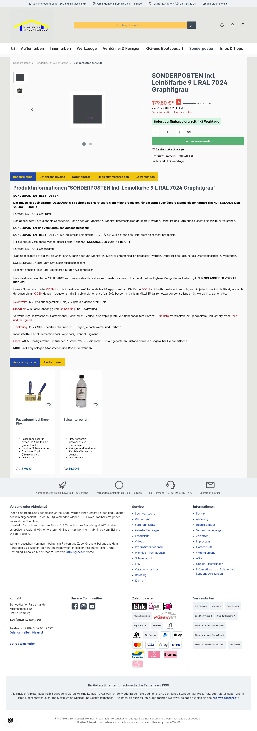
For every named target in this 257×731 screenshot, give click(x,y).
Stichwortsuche (145, 513)
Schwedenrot (143, 558)
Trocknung (20, 327)
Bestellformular (205, 524)
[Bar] (136, 635)
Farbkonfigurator (145, 524)
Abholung (202, 519)
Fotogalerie (142, 536)
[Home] (14, 48)
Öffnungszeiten (75, 552)
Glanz (17, 341)
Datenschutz (204, 547)
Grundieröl (162, 316)
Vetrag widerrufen (22, 643)
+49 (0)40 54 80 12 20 (182, 3)
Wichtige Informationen (150, 552)
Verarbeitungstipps (147, 569)
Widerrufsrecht (205, 552)
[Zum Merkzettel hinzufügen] (48, 404)
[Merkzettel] (222, 25)
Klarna (139, 580)
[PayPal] (165, 635)
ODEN (50, 289)
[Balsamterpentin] (81, 391)
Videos (139, 541)
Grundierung (67, 309)
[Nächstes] (142, 109)
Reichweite (20, 302)
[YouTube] (92, 606)
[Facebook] (75, 606)
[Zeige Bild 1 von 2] (84, 144)
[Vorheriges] (32, 109)
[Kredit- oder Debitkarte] (144, 645)
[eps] (155, 606)
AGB (199, 558)
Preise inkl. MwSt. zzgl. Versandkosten (172, 112)
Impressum (203, 541)
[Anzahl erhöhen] (179, 132)
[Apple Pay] (177, 635)
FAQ (137, 564)
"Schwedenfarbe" (225, 698)
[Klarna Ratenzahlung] (137, 664)
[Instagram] (83, 606)
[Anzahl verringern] (155, 132)
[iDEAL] (167, 606)
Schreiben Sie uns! (217, 3)
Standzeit (19, 309)
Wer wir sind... (144, 519)
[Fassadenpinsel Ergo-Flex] (34, 391)
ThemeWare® (172, 722)
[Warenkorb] (243, 25)
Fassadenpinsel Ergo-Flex (32, 421)
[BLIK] (139, 606)
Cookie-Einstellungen (209, 564)
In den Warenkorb (197, 141)
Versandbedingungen (209, 530)
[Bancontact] (138, 654)
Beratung (141, 575)
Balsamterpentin (76, 419)
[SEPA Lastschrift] (176, 645)
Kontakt (201, 513)
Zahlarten (202, 536)
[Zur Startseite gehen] (31, 25)
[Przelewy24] (165, 616)
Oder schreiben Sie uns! (26, 632)
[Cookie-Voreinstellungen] (10, 720)
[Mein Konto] (232, 25)
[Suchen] (191, 25)
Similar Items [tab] (52, 362)
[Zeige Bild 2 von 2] (90, 144)
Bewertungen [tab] (145, 177)
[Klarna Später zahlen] (170, 654)
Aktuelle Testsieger (147, 530)
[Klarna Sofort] (154, 654)
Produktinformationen (149, 547)
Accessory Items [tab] (25, 362)
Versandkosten (119, 718)
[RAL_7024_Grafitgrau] (87, 109)
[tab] (23, 176)
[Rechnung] (169, 625)
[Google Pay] (163, 645)
